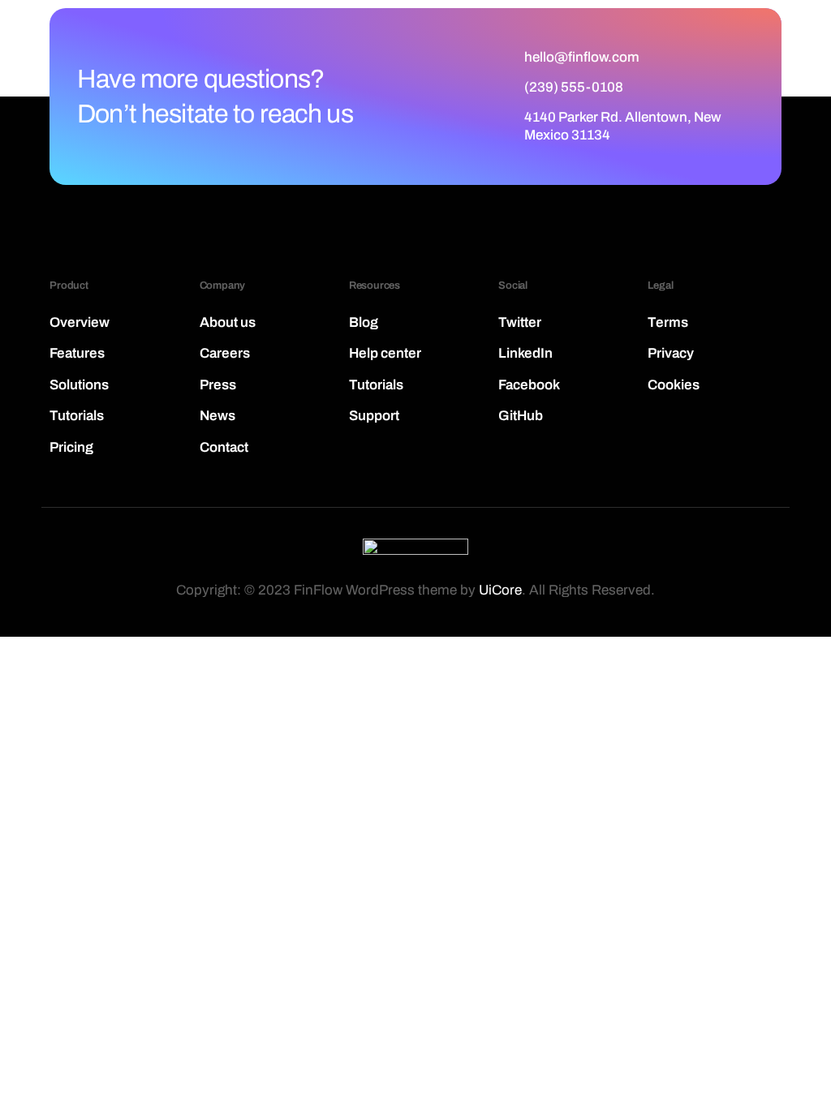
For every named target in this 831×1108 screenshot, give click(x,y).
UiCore (500, 590)
